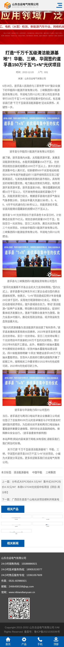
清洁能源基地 (21, 472)
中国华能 (37, 472)
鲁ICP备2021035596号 (47, 631)
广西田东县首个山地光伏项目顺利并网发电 (35, 499)
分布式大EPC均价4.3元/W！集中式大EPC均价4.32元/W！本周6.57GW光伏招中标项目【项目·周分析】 (31, 487)
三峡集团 (51, 472)
